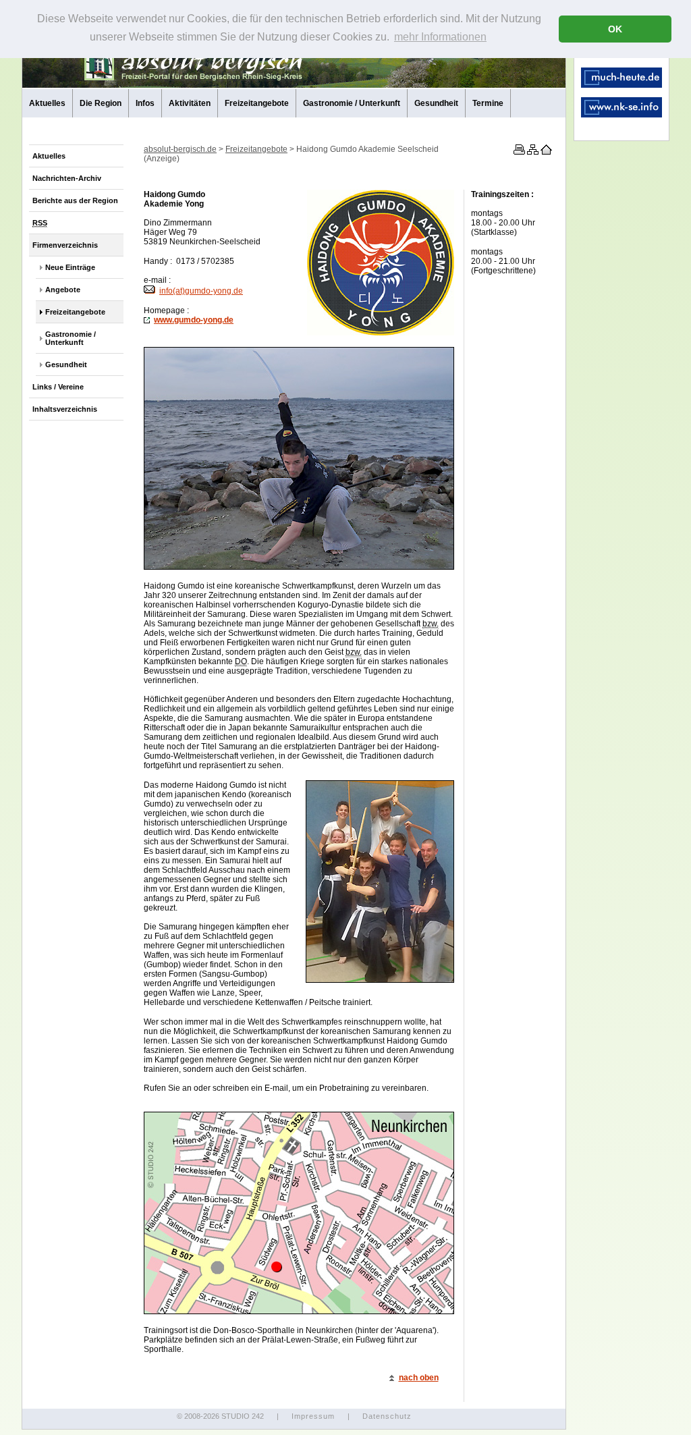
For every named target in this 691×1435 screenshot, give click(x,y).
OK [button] (615, 29)
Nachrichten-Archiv (66, 178)
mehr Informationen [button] (440, 37)
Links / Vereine (58, 387)
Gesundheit (436, 103)
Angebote (62, 290)
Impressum (313, 1416)
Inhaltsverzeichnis (64, 409)
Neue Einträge (70, 267)
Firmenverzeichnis (65, 245)
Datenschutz (387, 1416)
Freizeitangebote (257, 103)
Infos (145, 103)
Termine (487, 103)
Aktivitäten (190, 103)
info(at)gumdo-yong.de (201, 291)
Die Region (100, 103)
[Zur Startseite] (545, 152)
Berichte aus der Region (75, 200)
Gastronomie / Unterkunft (351, 103)
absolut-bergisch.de (180, 149)
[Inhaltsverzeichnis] (531, 152)
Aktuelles (47, 103)
